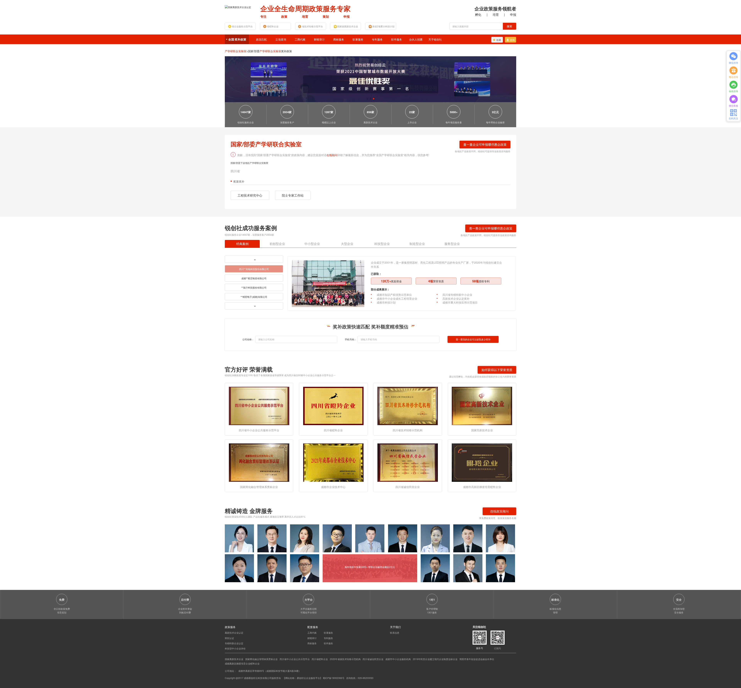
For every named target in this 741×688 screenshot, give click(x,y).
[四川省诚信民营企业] (407, 462)
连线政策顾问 (499, 511)
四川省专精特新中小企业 (457, 295)
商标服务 (338, 39)
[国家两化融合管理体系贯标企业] (259, 462)
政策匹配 (261, 39)
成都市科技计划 (386, 302)
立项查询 (280, 39)
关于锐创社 (435, 39)
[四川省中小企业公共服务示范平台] (259, 405)
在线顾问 (332, 155)
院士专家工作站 (293, 195)
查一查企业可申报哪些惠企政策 (485, 144)
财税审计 (319, 39)
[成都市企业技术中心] (333, 462)
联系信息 (394, 632)
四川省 (235, 171)
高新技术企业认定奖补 (455, 298)
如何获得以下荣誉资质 (496, 370)
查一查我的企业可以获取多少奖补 (473, 339)
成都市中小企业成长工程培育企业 (397, 298)
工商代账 (300, 39)
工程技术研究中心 (250, 195)
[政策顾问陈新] (500, 568)
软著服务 (358, 39)
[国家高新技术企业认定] (238, 6)
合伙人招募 (416, 39)
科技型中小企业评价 (235, 648)
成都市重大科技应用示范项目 (460, 302)
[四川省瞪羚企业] (333, 405)
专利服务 (377, 39)
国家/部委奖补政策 (270, 51)
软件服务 (396, 39)
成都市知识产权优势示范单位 (394, 295)
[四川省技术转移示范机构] (407, 405)
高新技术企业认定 (234, 632)
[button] (367, 98)
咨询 (512, 39)
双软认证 (229, 638)
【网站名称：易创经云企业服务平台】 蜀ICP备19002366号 (314, 678)
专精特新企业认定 (234, 643)
